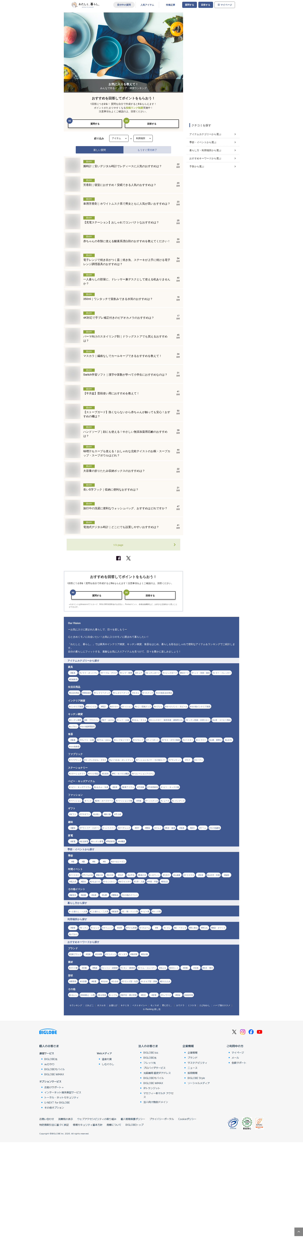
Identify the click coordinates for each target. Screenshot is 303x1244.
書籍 (148, 827)
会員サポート (239, 1062)
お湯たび (113, 1005)
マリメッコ (111, 954)
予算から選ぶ (196, 166)
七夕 (121, 874)
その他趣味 (215, 827)
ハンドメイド (109, 827)
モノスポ (154, 1005)
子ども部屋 (132, 927)
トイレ (168, 927)
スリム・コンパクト (147, 967)
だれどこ (89, 1005)
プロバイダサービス (154, 1068)
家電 (73, 841)
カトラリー (202, 739)
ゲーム (203, 827)
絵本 (115, 787)
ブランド (192, 1057)
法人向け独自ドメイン (155, 1102)
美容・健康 (170, 827)
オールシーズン (119, 861)
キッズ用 (157, 911)
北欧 (89, 954)
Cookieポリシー (187, 1119)
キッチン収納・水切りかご (198, 719)
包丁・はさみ (108, 719)
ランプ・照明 (126, 672)
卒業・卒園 (153, 881)
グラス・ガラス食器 (171, 739)
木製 (85, 967)
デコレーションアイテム (143, 773)
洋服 (139, 800)
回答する (205, 4)
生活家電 (84, 841)
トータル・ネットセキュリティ (61, 1097)
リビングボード (170, 672)
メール (235, 1057)
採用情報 (192, 1073)
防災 (144, 994)
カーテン (199, 759)
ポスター (115, 706)
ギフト (73, 814)
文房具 (106, 773)
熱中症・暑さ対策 (129, 994)
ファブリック (76, 759)
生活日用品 (75, 692)
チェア (139, 672)
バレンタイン (110, 881)
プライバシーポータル (161, 1119)
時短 (178, 994)
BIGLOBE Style (196, 1078)
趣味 (73, 827)
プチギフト (85, 814)
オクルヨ (101, 1005)
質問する (189, 4)
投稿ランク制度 (134, 107)
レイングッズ (179, 800)
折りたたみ (165, 981)
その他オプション (54, 1107)
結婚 (84, 894)
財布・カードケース (104, 800)
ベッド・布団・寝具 (201, 672)
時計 (104, 706)
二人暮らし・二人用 (99, 911)
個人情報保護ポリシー (133, 1119)
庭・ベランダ (180, 927)
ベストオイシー (139, 1005)
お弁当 (229, 739)
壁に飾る (194, 927)
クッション (127, 706)
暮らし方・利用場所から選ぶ (205, 150)
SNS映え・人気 (88, 994)
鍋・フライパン (92, 719)
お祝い (97, 814)
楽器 (182, 827)
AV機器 (122, 841)
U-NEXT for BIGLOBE (57, 1102)
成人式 (73, 881)
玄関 (120, 927)
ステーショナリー (77, 773)
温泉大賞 (107, 1059)
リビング (96, 927)
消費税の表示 (65, 1119)
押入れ (205, 927)
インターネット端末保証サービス (62, 1092)
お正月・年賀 (214, 874)
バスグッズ (148, 692)
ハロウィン (155, 874)
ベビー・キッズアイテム (80, 787)
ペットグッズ (152, 800)
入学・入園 (139, 881)
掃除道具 (87, 692)
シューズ (165, 800)
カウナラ (180, 1005)
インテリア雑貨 (76, 706)
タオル (136, 692)
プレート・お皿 (87, 739)
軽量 (94, 981)
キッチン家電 (97, 841)
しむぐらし (108, 1064)
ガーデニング (124, 827)
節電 (154, 994)
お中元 (131, 874)
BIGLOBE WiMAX (54, 1074)
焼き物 (145, 954)
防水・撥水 (208, 967)
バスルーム (145, 927)
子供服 (141, 787)
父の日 (110, 874)
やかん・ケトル (139, 719)
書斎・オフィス (218, 927)
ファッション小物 (124, 800)
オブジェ (159, 706)
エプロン (74, 726)
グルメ (158, 827)
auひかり (49, 1064)
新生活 (165, 881)
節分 (84, 881)
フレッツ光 (149, 1062)
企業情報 (188, 1046)
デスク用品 (94, 773)
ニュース (192, 1068)
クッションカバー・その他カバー (151, 759)
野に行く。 (167, 1005)
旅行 (193, 827)
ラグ (188, 759)
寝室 (73, 927)
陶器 (95, 967)
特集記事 (170, 4)
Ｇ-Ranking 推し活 (151, 1008)
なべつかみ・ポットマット (121, 759)
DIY (137, 827)
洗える (163, 967)
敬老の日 (142, 874)
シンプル (114, 994)
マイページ (226, 4)
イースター (75, 874)
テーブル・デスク (109, 672)
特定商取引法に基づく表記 (54, 1124)
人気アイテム (147, 4)
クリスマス (189, 874)
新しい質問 (99, 150)
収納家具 (74, 679)
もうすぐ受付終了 (147, 150)
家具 (73, 672)
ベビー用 (145, 911)
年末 (201, 874)
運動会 (115, 894)
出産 (94, 894)
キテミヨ (125, 1005)
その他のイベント (130, 894)
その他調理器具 (88, 726)
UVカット (174, 967)
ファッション (76, 800)
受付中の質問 (124, 4)
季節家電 (111, 841)
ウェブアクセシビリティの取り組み (96, 1119)
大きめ (105, 981)
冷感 (196, 967)
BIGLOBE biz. (151, 1052)
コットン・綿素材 (110, 967)
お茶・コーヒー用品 (222, 719)
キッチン (84, 927)
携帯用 (73, 981)
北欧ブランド (76, 954)
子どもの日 (88, 874)
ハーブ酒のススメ (221, 1005)
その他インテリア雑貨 (200, 706)
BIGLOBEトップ (134, 1124)
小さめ (115, 981)
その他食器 (75, 746)
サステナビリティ (197, 1062)
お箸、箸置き (216, 739)
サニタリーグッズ (121, 692)
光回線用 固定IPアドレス (157, 1073)
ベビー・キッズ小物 (170, 787)
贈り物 (108, 814)
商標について (114, 1124)
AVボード (185, 672)
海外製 (134, 954)
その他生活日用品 (164, 692)
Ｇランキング (75, 1005)
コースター (188, 739)
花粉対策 (189, 994)
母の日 (100, 874)
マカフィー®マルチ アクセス (158, 1095)
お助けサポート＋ (54, 1087)
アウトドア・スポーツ (90, 827)
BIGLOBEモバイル (54, 1069)
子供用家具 (153, 787)
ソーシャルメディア (199, 1083)
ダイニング (108, 927)
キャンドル (92, 706)
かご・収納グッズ (143, 706)
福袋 (227, 874)
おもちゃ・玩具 (101, 787)
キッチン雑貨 (76, 719)
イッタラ (123, 954)
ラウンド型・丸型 (130, 981)
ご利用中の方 (235, 1046)
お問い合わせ (46, 1119)
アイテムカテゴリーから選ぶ (205, 134)
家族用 (115, 911)
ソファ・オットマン (89, 672)
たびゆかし (205, 1005)
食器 (73, 739)
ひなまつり (96, 881)
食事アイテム (128, 787)
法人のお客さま (148, 1046)
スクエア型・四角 (149, 981)
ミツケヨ (192, 1005)
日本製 (99, 954)
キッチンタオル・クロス (95, 759)
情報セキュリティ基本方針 (87, 1124)
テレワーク (166, 994)
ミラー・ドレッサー (222, 672)
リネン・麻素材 (128, 967)
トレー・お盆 (123, 719)
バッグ (89, 800)
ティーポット (153, 739)
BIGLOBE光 (50, 1059)
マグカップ (139, 739)
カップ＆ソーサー (122, 739)
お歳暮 (177, 874)
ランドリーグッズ (102, 692)
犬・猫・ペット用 (130, 911)
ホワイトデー (125, 881)
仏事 (105, 894)
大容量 (84, 981)
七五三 (167, 874)
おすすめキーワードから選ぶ (205, 158)
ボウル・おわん (104, 739)
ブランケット (175, 759)
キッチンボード (153, 672)
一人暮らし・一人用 (78, 911)
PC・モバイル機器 (121, 773)
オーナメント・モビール (176, 706)
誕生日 (73, 894)
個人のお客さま (49, 1046)
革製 (186, 967)
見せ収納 (102, 994)
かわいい (74, 994)
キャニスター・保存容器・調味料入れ (166, 719)
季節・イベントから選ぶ (202, 142)
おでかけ (74, 934)
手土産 (118, 814)
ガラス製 (74, 967)
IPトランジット (151, 1088)
